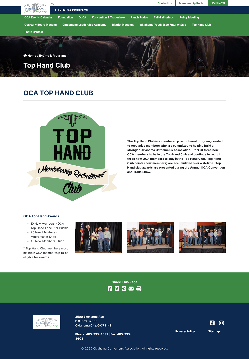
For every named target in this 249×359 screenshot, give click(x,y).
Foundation (65, 17)
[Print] (138, 289)
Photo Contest (33, 32)
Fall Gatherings (164, 17)
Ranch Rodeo (139, 17)
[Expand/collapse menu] (55, 10)
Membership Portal (191, 3)
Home (31, 55)
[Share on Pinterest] (124, 289)
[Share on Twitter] (117, 289)
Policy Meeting (189, 17)
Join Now (218, 3)
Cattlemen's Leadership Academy (84, 24)
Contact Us (165, 3)
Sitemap (214, 331)
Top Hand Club (201, 24)
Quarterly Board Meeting (40, 24)
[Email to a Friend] (131, 289)
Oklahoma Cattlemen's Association (35, 7)
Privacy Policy (185, 331)
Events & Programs (73, 10)
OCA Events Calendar (38, 17)
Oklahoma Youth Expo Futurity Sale (163, 24)
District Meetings (123, 24)
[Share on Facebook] (110, 289)
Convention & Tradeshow (108, 17)
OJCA (82, 17)
